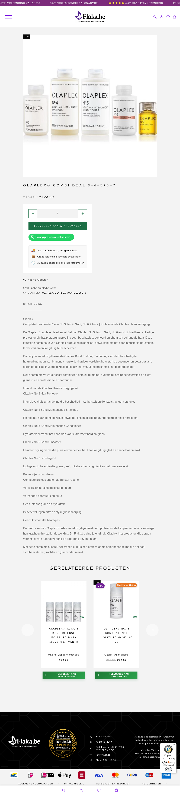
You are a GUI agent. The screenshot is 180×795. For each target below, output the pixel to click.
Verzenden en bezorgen (113, 784)
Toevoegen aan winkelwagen (58, 226)
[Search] (155, 17)
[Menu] (8, 17)
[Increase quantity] (82, 213)
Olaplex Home (121, 655)
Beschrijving (32, 304)
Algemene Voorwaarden (35, 784)
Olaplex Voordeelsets (70, 293)
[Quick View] (82, 617)
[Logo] (90, 17)
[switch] (168, 769)
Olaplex (47, 293)
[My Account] (161, 17)
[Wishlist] (168, 17)
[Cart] (174, 17)
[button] (64, 675)
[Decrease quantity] (32, 213)
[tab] (32, 306)
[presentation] (27, 630)
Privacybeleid (74, 784)
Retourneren (151, 784)
